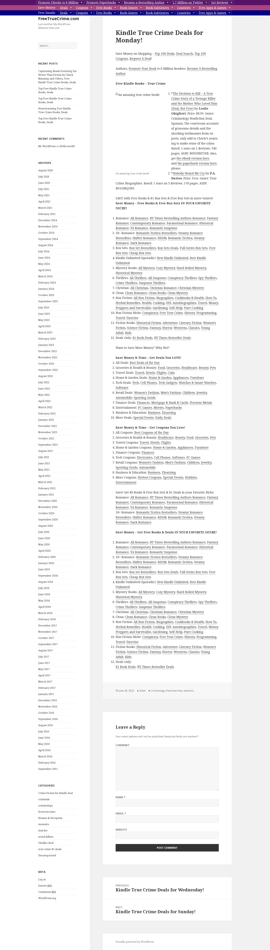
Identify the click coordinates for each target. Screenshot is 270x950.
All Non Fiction (144, 298)
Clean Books (157, 293)
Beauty (203, 368)
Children (188, 393)
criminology (45, 805)
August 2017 (45, 650)
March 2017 (45, 681)
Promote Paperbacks (101, 2)
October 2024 (46, 232)
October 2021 (46, 438)
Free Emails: (47, 13)
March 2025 (45, 207)
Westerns (180, 328)
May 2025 (44, 195)
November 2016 (47, 706)
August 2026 (45, 170)
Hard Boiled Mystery (191, 268)
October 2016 (46, 712)
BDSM (162, 238)
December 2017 (47, 625)
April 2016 (44, 750)
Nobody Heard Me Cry (189, 173)
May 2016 (44, 744)
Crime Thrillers (126, 283)
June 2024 (44, 257)
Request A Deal (140, 59)
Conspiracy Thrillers (182, 278)
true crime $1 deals (49, 849)
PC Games (145, 408)
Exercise (132, 318)
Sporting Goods (145, 398)
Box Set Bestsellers (142, 248)
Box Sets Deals (168, 248)
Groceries (173, 368)
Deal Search (184, 54)
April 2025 (44, 201)
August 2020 (45, 525)
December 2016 (47, 700)
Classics (194, 328)
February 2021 (47, 488)
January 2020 (46, 563)
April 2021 (44, 476)
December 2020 (47, 501)
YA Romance (139, 228)
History (189, 313)
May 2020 (44, 544)
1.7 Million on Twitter (187, 2)
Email (121, 813)
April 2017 (44, 675)
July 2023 (43, 307)
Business (154, 413)
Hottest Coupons (149, 477)
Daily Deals (163, 418)
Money (213, 303)
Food (161, 368)
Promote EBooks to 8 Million (58, 2)
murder (43, 830)
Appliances (181, 378)
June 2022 (44, 388)
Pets (213, 368)
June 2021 (44, 463)
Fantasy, (155, 328)
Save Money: (47, 8)
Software (122, 388)
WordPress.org (47, 898)
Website (121, 829)
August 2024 (45, 245)
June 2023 (44, 313)
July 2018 (43, 588)
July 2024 (43, 251)
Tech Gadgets (167, 383)
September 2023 (48, 301)
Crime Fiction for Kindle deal (55, 793)
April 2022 (44, 401)
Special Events (143, 418)
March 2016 (45, 756)
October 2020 (46, 513)
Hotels (150, 373)
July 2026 (43, 176)
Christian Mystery (191, 288)
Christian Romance (163, 288)
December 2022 (47, 351)
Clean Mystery (178, 293)
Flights (161, 373)
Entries (45, 885)
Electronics (144, 457)
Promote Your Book (142, 69)
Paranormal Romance (182, 223)
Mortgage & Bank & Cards (169, 403)
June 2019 (44, 569)
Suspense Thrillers (152, 283)
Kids (128, 333)
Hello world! (67, 146)
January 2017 (46, 694)
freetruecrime (46, 811)
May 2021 (44, 469)
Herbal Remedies (128, 303)
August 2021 (45, 451)
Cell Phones (148, 383)
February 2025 (47, 214)
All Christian (139, 288)
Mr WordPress (47, 146)
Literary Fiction (190, 323)
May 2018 (44, 600)
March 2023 (45, 332)
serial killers (45, 836)
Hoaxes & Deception (50, 818)
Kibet (142, 690)
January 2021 (46, 494)
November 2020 (47, 507)
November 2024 (47, 226)
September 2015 (48, 769)
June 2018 (44, 594)
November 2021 (47, 432)
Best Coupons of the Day (151, 433)
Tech (135, 383)
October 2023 (46, 295)
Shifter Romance (144, 238)
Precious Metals (201, 403)
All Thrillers (138, 278)
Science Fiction (137, 328)
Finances (143, 403)
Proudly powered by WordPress (135, 941)
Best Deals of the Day (145, 363)
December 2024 (47, 220)
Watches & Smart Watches (197, 383)
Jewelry (201, 393)
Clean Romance (136, 293)
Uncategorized (47, 855)
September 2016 (48, 719)
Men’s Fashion (171, 393)
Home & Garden (160, 378)
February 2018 (47, 619)
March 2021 (45, 482)
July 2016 (43, 731)
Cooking (159, 303)
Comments (47, 892)
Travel (202, 303)
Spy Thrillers (207, 278)
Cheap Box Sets (140, 253)
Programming (206, 313)
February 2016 (47, 762)
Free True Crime (171, 313)
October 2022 (46, 363)
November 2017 (47, 631)
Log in (42, 879)
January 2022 (46, 419)
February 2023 (47, 338)
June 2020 (44, 538)
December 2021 (47, 426)
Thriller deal (45, 843)
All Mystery (146, 268)
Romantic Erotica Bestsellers (156, 233)
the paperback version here (197, 163)
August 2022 (45, 376)
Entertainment (126, 482)
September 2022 (48, 370)
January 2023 (46, 345)
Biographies (164, 298)
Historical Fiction (148, 323)
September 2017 (48, 644)
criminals (44, 799)
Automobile (124, 398)
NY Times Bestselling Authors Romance (177, 218)
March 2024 (45, 276)
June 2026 (44, 183)
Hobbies (191, 477)
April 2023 (44, 326)
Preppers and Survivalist (133, 308)
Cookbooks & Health (189, 298)
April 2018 (44, 606)
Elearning (169, 413)
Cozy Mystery (165, 268)
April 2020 (44, 550)
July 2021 (43, 457)
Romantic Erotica (180, 238)
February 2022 (47, 413)
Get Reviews (219, 2)
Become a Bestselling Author (144, 2)
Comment (123, 745)
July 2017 (43, 656)
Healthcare (189, 368)
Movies (159, 408)
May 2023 (44, 320)
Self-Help (175, 308)
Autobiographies (184, 303)
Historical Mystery (129, 273)
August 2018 (45, 582)
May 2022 (44, 395)
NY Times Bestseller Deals (172, 338)
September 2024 (48, 239)
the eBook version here (192, 158)
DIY (168, 303)
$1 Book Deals (142, 338)
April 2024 (44, 270)
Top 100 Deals (165, 54)
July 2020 (43, 532)
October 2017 (46, 638)
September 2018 (48, 575)
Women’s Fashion (146, 393)
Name (121, 797)
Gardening (160, 308)
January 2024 (46, 289)
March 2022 (45, 407)
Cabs (171, 373)
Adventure (170, 323)
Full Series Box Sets (194, 248)
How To (210, 298)
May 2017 (44, 669)
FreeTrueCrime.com (58, 18)
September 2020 (48, 519)
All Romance (139, 218)
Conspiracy (150, 313)
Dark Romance (140, 243)
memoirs (43, 824)
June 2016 (44, 737)
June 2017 (44, 663)
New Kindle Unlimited (172, 258)
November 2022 (47, 357)
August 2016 (45, 725)
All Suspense (157, 278)
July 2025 (43, 189)
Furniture (197, 378)
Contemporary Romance (147, 223)
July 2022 (43, 382)
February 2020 (47, 557)
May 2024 (44, 264)
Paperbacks (173, 408)
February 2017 (47, 688)
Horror (167, 328)
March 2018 (45, 613)
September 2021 (48, 444)
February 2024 (47, 282)
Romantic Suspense (163, 228)
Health (146, 303)
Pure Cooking (193, 308)
